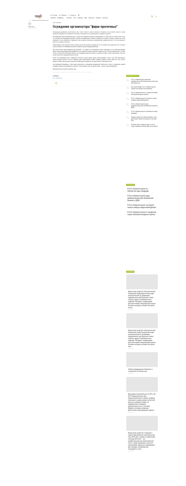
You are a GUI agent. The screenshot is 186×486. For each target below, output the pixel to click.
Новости (73, 15)
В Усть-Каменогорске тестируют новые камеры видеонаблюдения (144, 99)
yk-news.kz (56, 75)
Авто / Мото (69, 17)
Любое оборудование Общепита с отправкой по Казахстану (140, 370)
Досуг (74, 17)
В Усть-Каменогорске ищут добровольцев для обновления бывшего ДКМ (144, 105)
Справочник (53, 17)
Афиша (85, 17)
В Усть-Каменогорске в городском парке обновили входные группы (144, 93)
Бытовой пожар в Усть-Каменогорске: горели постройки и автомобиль (143, 87)
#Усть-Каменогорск (57, 78)
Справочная (98, 17)
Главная (64, 15)
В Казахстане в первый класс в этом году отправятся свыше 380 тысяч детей (144, 125)
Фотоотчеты (105, 17)
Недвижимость (60, 17)
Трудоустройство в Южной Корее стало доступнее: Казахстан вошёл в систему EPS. (144, 118)
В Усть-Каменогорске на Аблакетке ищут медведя (138, 189)
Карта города (91, 17)
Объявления (80, 17)
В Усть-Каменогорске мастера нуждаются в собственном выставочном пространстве (144, 81)
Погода (54, 15)
